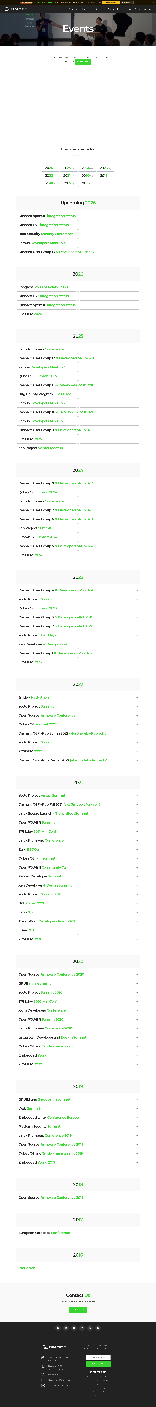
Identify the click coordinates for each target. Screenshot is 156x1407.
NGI (31, 903)
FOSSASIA (37, 537)
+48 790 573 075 (55, 1374)
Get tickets (126, 2)
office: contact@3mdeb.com (60, 1380)
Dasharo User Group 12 (56, 358)
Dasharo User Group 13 (56, 252)
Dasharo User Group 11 (56, 385)
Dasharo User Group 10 (56, 412)
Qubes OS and (46, 1046)
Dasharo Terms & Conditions (98, 1380)
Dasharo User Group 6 (55, 519)
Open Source (46, 715)
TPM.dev (37, 831)
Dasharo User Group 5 (55, 546)
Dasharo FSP (43, 225)
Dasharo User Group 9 (55, 430)
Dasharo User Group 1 (55, 653)
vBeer (26, 930)
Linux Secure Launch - (53, 813)
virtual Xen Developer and (52, 1037)
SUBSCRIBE (83, 61)
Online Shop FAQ (98, 1388)
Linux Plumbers (41, 349)
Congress (43, 287)
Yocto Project (36, 599)
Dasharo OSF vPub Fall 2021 (60, 804)
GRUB (34, 983)
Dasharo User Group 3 (55, 617)
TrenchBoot (47, 921)
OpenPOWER (36, 822)
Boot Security (46, 234)
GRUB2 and (44, 1099)
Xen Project (40, 448)
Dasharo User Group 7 (55, 510)
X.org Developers (42, 1010)
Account (147, 9)
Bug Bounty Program (44, 394)
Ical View (78, 155)
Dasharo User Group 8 (55, 483)
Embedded (32, 1055)
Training (111, 9)
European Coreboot (44, 1233)
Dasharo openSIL (47, 216)
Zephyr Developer (39, 876)
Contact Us (78, 1309)
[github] (90, 1328)
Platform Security (39, 1126)
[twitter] (66, 1328)
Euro (29, 849)
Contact (138, 9)
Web (29, 1108)
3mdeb (33, 697)
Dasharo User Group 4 (55, 590)
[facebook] (58, 1328)
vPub (25, 912)
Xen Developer (45, 644)
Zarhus (42, 243)
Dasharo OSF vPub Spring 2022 (62, 733)
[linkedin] (82, 1328)
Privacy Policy (98, 1391)
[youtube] (74, 1328)
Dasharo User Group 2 (55, 626)
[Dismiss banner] (153, 2)
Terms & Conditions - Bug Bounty (98, 1384)
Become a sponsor (110, 2)
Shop (129, 9)
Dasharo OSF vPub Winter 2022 (63, 760)
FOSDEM (30, 314)
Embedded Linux (48, 1117)
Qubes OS (37, 376)
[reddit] (98, 1328)
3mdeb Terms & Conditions (98, 1377)
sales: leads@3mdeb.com (58, 1385)
